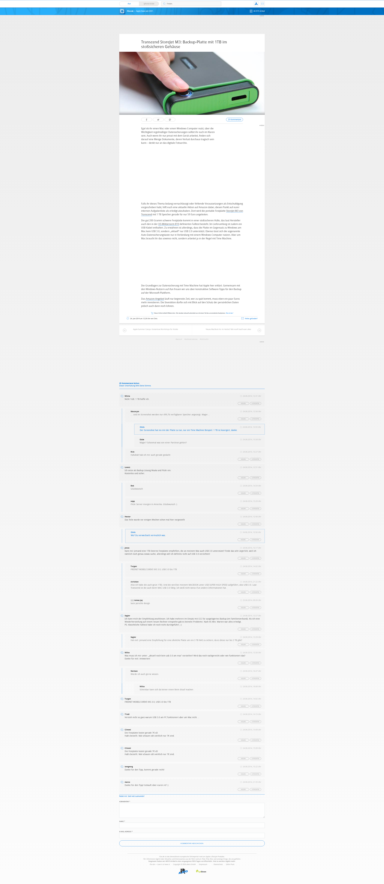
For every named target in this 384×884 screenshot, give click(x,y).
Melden (243, 403)
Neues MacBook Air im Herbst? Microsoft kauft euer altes (228, 329)
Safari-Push (230, 864)
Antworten (255, 403)
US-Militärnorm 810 (168, 224)
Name (122, 821)
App (256, 4)
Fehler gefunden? (251, 319)
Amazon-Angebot (155, 298)
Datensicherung (191, 339)
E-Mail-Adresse (126, 831)
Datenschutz (218, 864)
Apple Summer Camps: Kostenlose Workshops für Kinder (155, 329)
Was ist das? (229, 313)
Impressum (203, 864)
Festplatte (204, 339)
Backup (179, 339)
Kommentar (124, 801)
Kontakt (262, 4)
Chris (142, 427)
